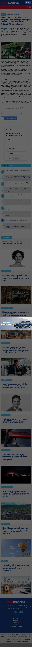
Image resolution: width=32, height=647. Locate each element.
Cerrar (27, 2)
